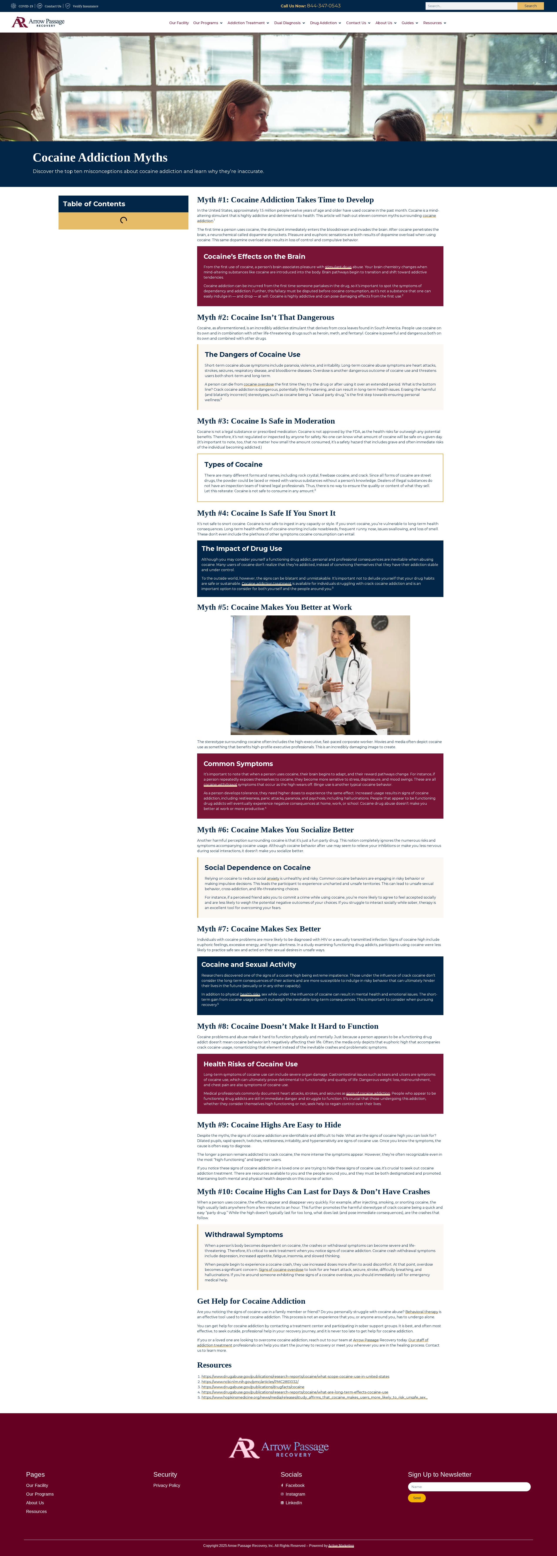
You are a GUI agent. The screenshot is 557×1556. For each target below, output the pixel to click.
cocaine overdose (259, 384)
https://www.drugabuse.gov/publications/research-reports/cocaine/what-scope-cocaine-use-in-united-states (295, 1377)
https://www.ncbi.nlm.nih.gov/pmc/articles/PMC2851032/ (250, 1382)
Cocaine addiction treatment (267, 584)
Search (531, 6)
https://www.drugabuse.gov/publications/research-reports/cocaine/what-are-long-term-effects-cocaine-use (294, 1392)
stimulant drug (338, 267)
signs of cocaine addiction (368, 1093)
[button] (208, 23)
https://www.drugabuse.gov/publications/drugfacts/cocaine (252, 1387)
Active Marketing (341, 1546)
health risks (250, 994)
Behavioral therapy (421, 1312)
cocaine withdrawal (220, 785)
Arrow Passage (366, 1340)
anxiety (273, 878)
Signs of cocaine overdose (281, 1270)
